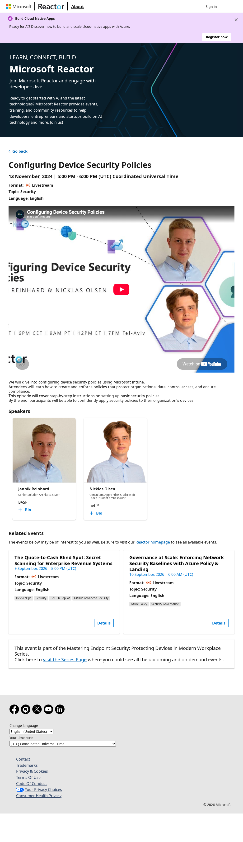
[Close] (236, 20)
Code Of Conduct (31, 783)
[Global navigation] (225, 6)
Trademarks (27, 765)
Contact (23, 759)
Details (104, 623)
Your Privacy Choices (43, 789)
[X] (38, 710)
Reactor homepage (153, 542)
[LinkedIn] (60, 710)
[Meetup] (26, 710)
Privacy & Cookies (32, 771)
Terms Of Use (28, 777)
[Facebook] (15, 710)
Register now (217, 37)
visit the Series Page (65, 659)
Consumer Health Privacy (38, 795)
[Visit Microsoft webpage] (19, 6)
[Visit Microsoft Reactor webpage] (51, 6)
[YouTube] (49, 710)
